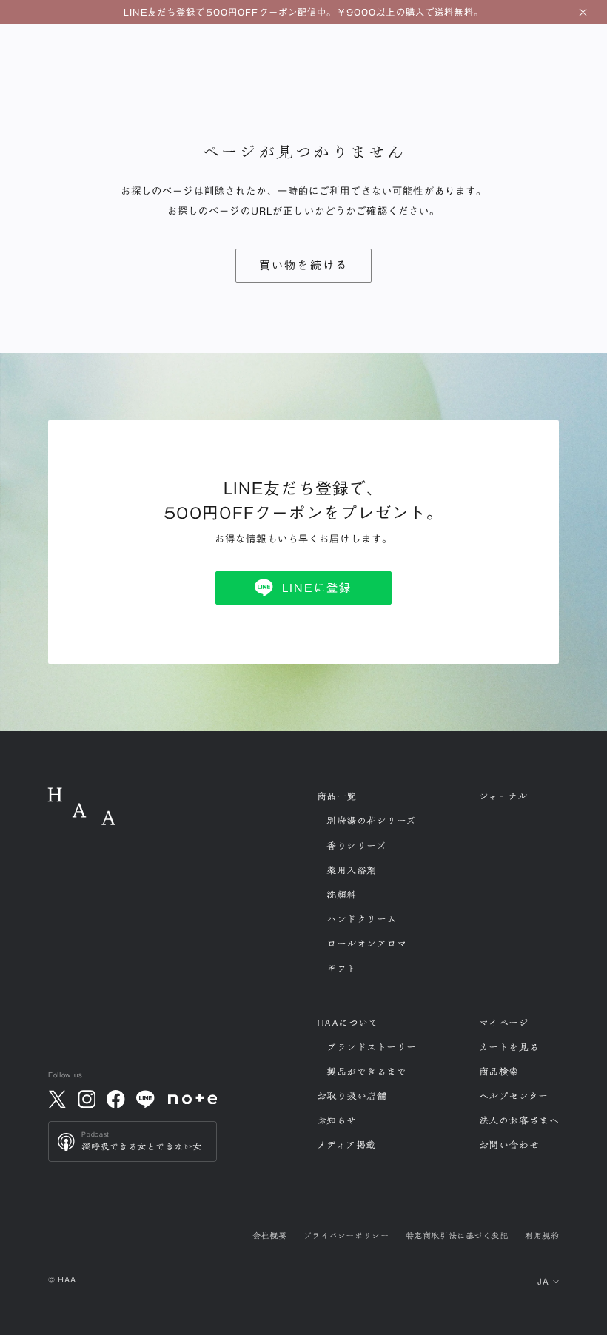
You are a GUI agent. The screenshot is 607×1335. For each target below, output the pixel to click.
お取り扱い (352, 1096)
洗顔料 (341, 895)
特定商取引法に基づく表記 (457, 1235)
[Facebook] (116, 1099)
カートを (509, 1047)
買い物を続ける (304, 265)
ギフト (341, 969)
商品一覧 (337, 796)
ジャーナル (503, 796)
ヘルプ (514, 1096)
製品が (366, 1071)
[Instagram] (86, 1099)
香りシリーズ (356, 846)
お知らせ (337, 1120)
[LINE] (145, 1099)
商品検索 (499, 1071)
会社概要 (269, 1235)
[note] (192, 1099)
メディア (346, 1145)
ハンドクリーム (361, 919)
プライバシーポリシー (346, 1235)
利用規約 (542, 1235)
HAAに (348, 1023)
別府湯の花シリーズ (371, 821)
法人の (519, 1120)
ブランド (371, 1047)
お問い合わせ (509, 1145)
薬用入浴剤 (351, 870)
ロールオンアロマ (366, 943)
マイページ (504, 1023)
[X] (57, 1099)
